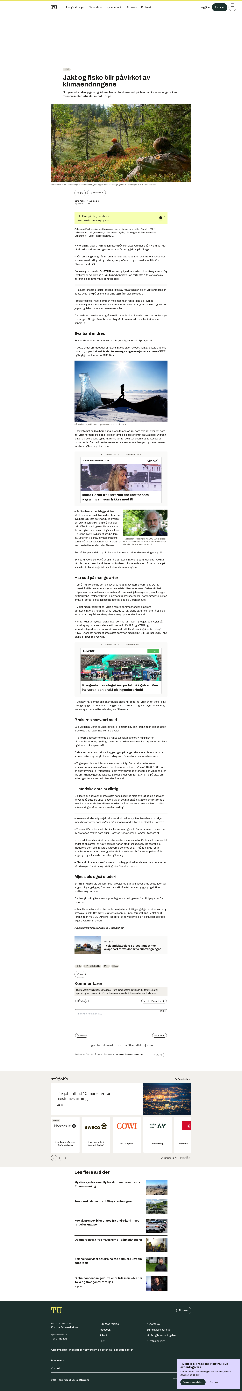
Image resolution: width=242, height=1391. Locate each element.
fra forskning (92, 966)
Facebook (104, 1329)
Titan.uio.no (116, 927)
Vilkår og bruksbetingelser (161, 1335)
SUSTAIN (105, 271)
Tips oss (184, 1310)
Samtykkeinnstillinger (159, 1329)
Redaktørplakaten (122, 1349)
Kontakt (55, 1368)
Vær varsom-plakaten (95, 1349)
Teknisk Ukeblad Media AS (76, 1380)
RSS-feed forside (109, 1324)
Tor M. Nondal (59, 1338)
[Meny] (232, 7)
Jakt (106, 966)
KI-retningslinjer (156, 1341)
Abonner (219, 7)
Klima (66, 69)
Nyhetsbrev (153, 1324)
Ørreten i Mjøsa (84, 883)
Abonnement (58, 1360)
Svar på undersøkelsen (193, 1382)
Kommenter (98, 193)
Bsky (101, 1341)
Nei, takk (214, 1382)
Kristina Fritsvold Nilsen (65, 1327)
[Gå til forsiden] (54, 7)
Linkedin (103, 1335)
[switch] (162, 217)
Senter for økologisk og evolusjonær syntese (129, 351)
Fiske (78, 966)
